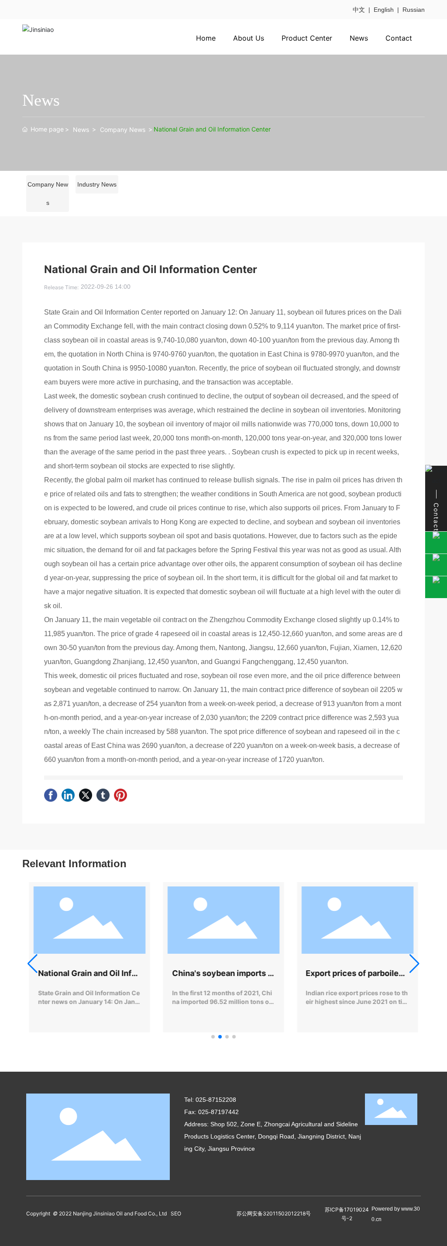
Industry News (97, 184)
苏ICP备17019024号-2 (347, 1214)
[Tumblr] (103, 795)
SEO (176, 1213)
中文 (359, 9)
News (81, 129)
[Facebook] (50, 795)
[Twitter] (85, 795)
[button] (213, 1036)
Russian (413, 9)
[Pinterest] (120, 795)
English (384, 9)
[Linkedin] (68, 795)
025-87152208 (216, 1099)
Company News (122, 129)
